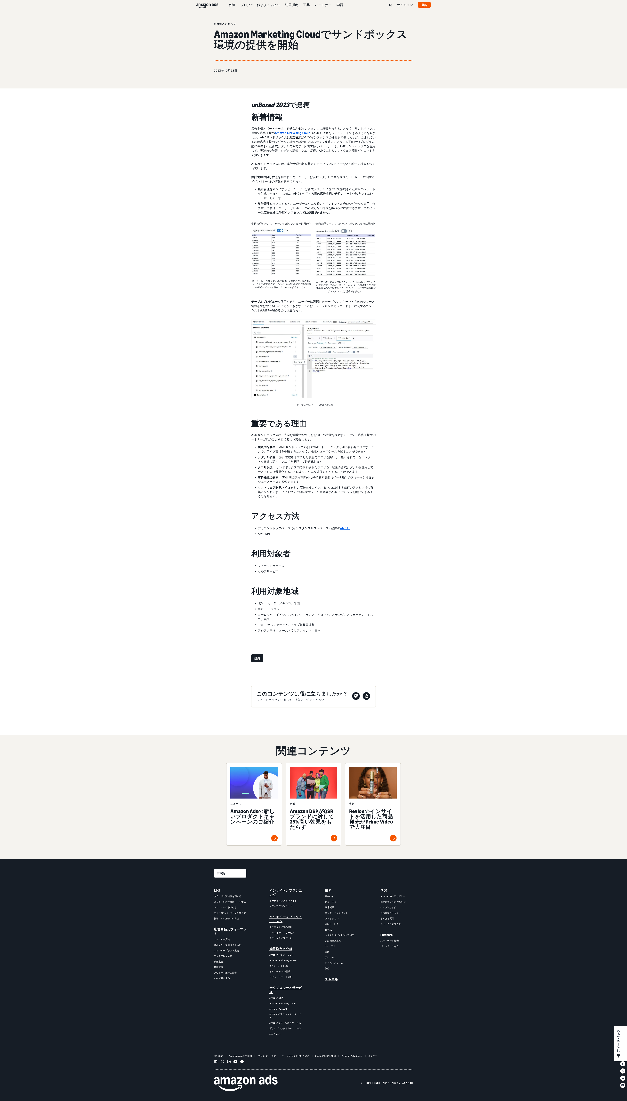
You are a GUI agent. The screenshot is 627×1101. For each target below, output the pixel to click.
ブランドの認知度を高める (227, 896)
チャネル (331, 979)
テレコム (329, 957)
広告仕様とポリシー (390, 912)
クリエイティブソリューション (285, 919)
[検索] (390, 5)
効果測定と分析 (280, 949)
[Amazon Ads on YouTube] (235, 1062)
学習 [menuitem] (383, 890)
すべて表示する (222, 978)
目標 (232, 5)
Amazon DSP (276, 997)
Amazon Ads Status (352, 1055)
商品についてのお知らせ (393, 901)
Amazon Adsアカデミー (392, 896)
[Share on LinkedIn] (622, 1078)
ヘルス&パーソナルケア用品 (339, 935)
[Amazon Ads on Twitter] (222, 1062)
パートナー (323, 5)
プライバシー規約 (267, 1055)
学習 (340, 5)
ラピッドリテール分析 (280, 976)
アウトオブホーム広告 (225, 972)
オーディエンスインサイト (283, 900)
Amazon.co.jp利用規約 (240, 1055)
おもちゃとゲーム (334, 962)
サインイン (405, 5)
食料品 (328, 929)
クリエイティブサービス (282, 932)
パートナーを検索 (389, 940)
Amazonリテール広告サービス (285, 1022)
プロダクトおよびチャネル (260, 5)
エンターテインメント (336, 912)
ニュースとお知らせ (390, 924)
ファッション (332, 918)
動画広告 (218, 961)
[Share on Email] (622, 1085)
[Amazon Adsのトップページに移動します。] (246, 1083)
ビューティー (332, 901)
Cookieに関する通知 (325, 1055)
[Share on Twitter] (622, 1071)
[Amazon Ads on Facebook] (242, 1062)
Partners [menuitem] (386, 935)
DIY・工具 (330, 946)
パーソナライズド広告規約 (295, 1055)
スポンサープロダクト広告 (227, 944)
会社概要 (218, 1055)
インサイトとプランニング (285, 892)
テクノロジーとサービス (285, 990)
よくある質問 (387, 918)
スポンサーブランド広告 (226, 950)
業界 (328, 890)
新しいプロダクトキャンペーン (285, 1028)
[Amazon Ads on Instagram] (229, 1062)
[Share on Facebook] (622, 1063)
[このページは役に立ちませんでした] (356, 696)
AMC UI (345, 528)
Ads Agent (274, 1033)
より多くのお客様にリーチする (230, 901)
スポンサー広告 (222, 939)
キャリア (372, 1055)
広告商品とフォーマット (230, 931)
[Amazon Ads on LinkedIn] (216, 1062)
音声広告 (218, 967)
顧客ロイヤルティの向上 (226, 918)
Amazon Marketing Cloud (292, 133)
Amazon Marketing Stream (283, 960)
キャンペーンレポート (280, 965)
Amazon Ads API (278, 1008)
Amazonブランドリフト (281, 954)
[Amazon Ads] (204, 5)
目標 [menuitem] (217, 890)
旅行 (327, 968)
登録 (424, 5)
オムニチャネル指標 (279, 971)
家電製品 (329, 907)
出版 (327, 951)
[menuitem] (230, 962)
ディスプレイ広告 (223, 956)
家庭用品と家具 (333, 940)
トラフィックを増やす (225, 907)
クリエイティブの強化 (280, 927)
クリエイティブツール (280, 938)
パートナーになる (389, 946)
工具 (306, 5)
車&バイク (330, 896)
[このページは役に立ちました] (366, 696)
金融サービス (332, 924)
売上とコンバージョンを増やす (230, 912)
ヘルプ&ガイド (388, 907)
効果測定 (291, 5)
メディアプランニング (280, 906)
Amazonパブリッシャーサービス (285, 1016)
